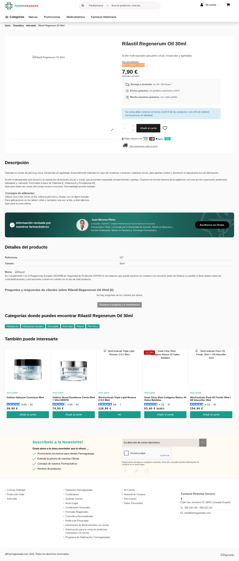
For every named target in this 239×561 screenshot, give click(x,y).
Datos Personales (133, 503)
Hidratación (13, 326)
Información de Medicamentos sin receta (87, 525)
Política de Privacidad (76, 520)
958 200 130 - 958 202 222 (198, 507)
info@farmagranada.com (197, 512)
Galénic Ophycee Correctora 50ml (25, 397)
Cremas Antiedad (16, 490)
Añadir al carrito (148, 128)
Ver (119, 414)
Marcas (33, 17)
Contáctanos (72, 494)
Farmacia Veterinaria (103, 17)
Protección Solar (15, 494)
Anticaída (12, 498)
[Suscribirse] (202, 443)
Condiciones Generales (77, 507)
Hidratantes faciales (33, 326)
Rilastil (80, 326)
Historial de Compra (134, 494)
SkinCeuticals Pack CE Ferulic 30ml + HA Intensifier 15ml (210, 398)
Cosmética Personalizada (79, 516)
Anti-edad (68, 326)
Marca (8, 272)
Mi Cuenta (129, 490)
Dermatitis (53, 326)
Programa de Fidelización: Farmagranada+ (88, 537)
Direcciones (130, 498)
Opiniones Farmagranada (78, 490)
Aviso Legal (71, 503)
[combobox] (97, 5)
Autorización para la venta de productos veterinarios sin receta (86, 531)
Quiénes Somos (74, 498)
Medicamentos (75, 17)
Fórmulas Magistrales (76, 511)
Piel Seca (93, 326)
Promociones (52, 17)
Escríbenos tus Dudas (212, 225)
